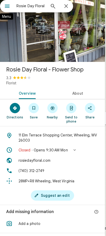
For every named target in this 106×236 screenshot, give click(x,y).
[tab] (26, 93)
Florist (11, 83)
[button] (52, 150)
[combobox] (31, 6)
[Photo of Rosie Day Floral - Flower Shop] (52, 31)
